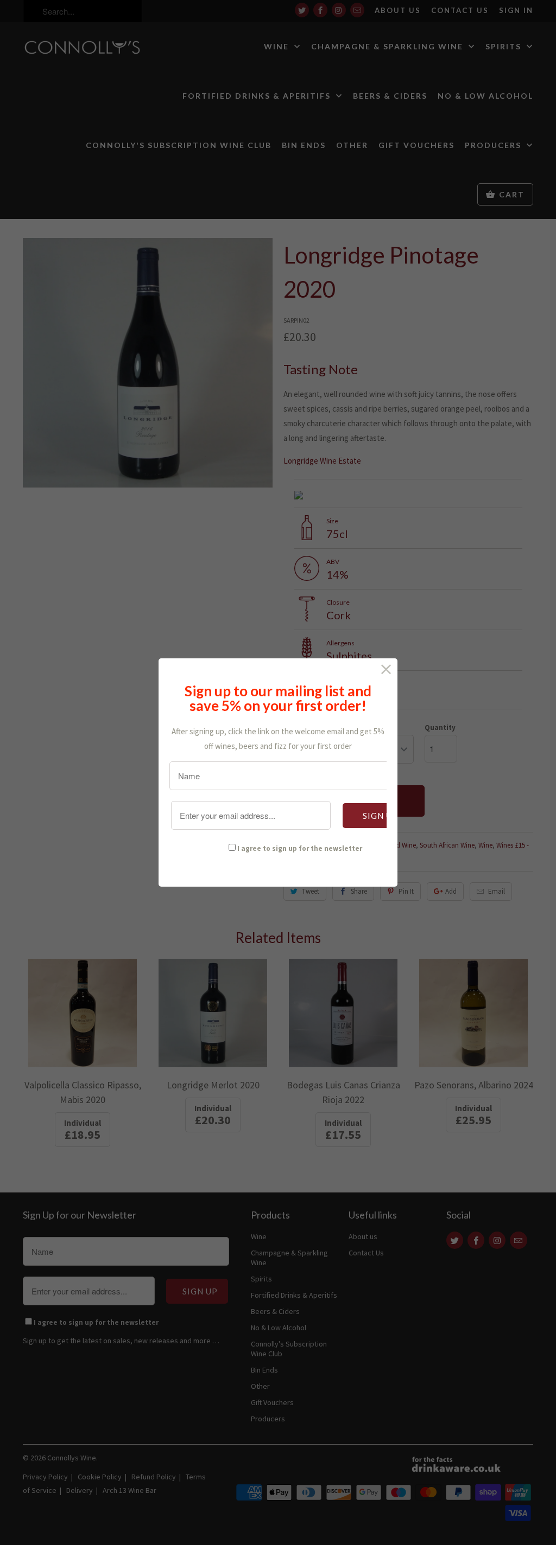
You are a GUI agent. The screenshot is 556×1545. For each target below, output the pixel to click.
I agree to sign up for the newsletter (299, 848)
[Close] (386, 669)
